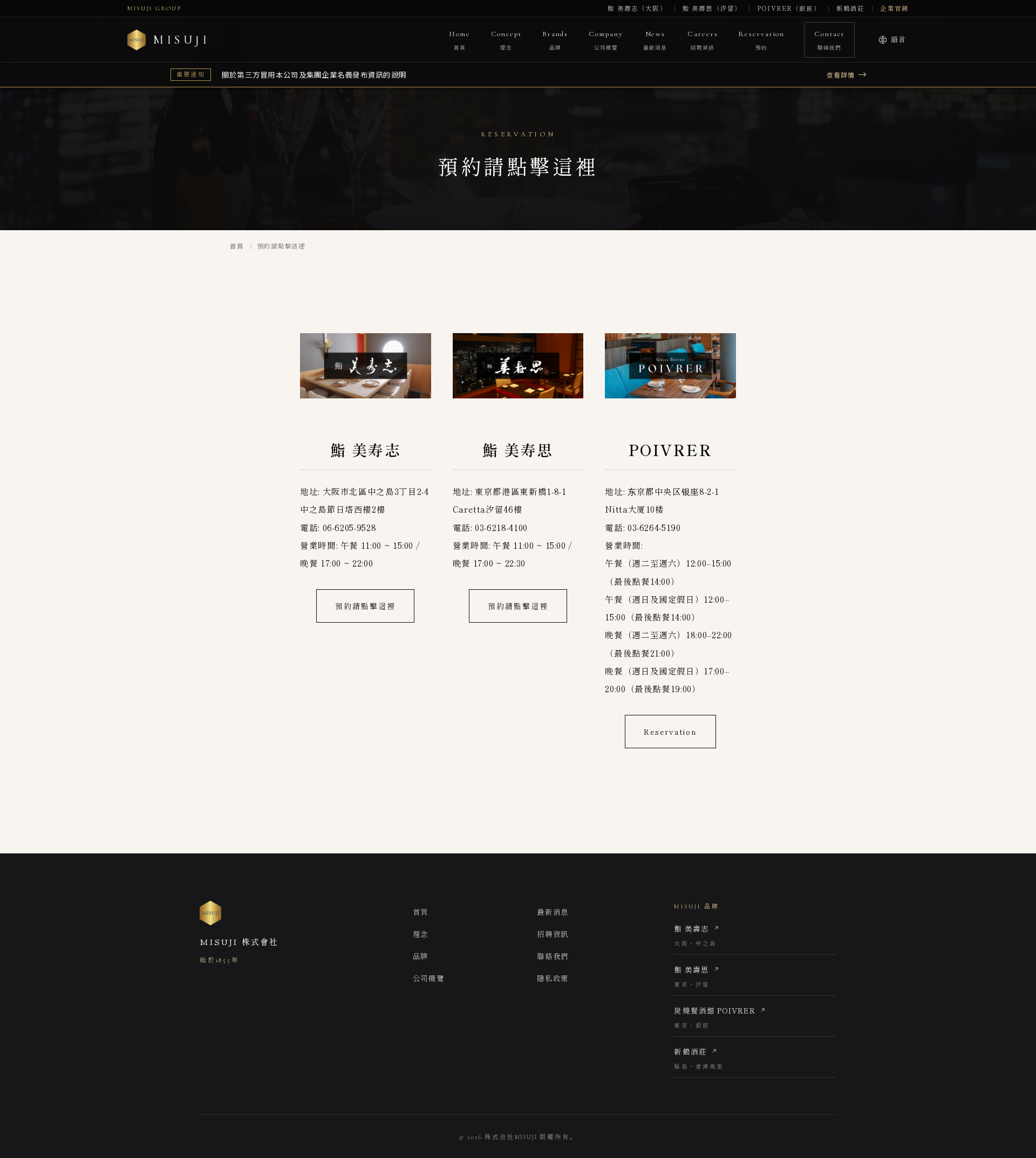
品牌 (421, 955)
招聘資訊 (553, 933)
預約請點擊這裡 (365, 606)
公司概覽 (429, 978)
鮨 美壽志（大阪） (637, 8)
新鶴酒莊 (850, 8)
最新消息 (553, 911)
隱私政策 (553, 978)
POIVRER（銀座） (789, 8)
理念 (421, 933)
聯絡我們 (553, 955)
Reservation (670, 731)
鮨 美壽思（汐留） (712, 8)
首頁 (236, 246)
